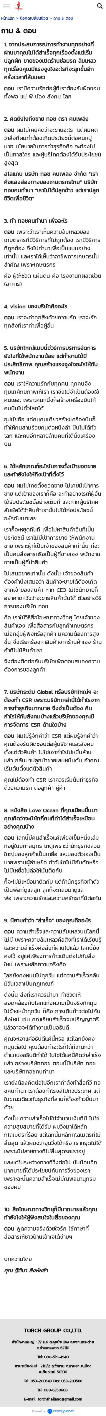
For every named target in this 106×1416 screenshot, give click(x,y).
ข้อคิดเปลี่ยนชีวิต (34, 18)
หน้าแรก (8, 18)
